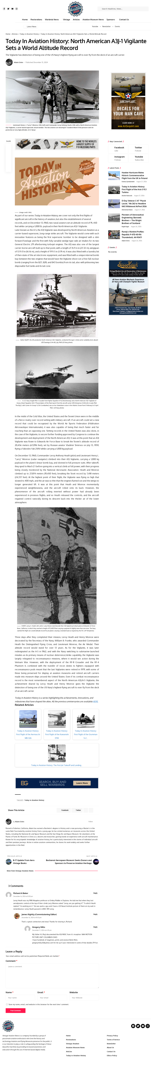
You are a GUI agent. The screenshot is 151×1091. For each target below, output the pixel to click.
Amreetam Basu (127, 210)
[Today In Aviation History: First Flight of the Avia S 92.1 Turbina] (114, 189)
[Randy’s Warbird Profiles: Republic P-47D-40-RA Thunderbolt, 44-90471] (114, 234)
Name (9, 992)
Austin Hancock (127, 195)
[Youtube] (12, 8)
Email (41, 992)
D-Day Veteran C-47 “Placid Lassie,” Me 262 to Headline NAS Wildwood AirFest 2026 (134, 204)
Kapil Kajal (125, 226)
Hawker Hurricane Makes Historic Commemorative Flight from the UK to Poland (134, 175)
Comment (11, 961)
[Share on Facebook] (8, 146)
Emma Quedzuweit (128, 181)
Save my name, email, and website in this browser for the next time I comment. (39, 1004)
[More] (8, 169)
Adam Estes (18, 62)
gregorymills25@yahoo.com (42, 943)
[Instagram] (16, 8)
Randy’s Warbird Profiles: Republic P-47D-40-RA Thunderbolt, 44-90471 (133, 235)
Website (73, 992)
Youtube (95, 26)
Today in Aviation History (34, 800)
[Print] (8, 163)
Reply (95, 893)
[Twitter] (8, 8)
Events (117, 26)
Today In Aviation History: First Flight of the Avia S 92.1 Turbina (134, 189)
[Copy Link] (8, 158)
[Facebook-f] (4, 8)
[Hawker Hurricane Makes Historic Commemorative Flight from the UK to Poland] (114, 175)
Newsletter (106, 26)
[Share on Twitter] (8, 152)
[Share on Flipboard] (85, 810)
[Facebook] (95, 821)
